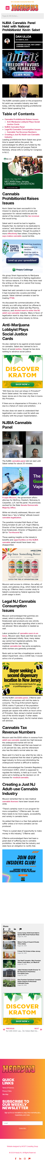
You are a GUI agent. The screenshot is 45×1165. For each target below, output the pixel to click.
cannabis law (15, 646)
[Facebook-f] (16, 1159)
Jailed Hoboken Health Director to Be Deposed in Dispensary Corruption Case (29, 971)
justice (19, 349)
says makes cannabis (12, 236)
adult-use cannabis (11, 740)
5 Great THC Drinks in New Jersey (29, 951)
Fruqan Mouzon (9, 497)
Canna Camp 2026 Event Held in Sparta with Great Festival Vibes (28, 933)
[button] (7, 8)
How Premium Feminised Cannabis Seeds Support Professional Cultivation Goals (29, 981)
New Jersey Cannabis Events (28, 45)
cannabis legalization (11, 517)
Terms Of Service (8, 1088)
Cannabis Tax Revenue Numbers (22, 132)
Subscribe (22, 1128)
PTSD (11, 298)
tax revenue (33, 216)
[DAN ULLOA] (8, 41)
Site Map (5, 1094)
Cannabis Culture (23, 45)
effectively (12, 233)
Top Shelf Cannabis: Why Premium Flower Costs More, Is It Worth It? (29, 961)
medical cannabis (20, 777)
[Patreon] (29, 1159)
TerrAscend (14, 532)
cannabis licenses (10, 801)
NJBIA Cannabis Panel (15, 127)
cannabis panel (19, 461)
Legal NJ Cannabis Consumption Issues (22, 129)
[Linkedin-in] (20, 1159)
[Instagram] (25, 1159)
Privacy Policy (7, 1091)
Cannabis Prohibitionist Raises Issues (21, 119)
